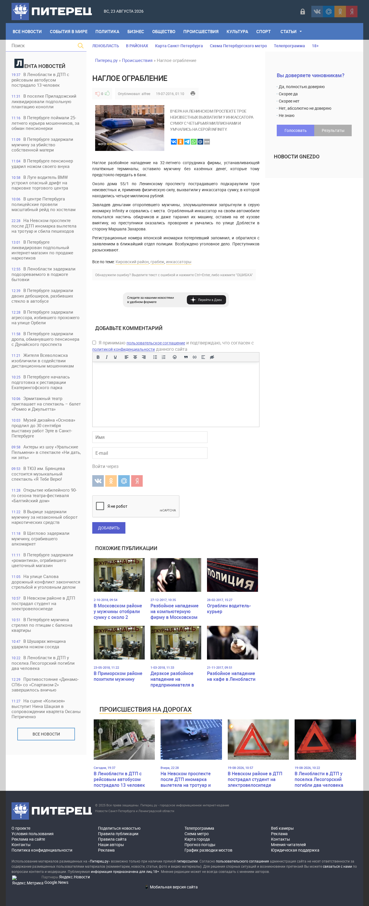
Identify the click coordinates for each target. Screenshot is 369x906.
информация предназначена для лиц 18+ (125, 871)
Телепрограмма (289, 45)
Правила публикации (118, 833)
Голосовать (296, 130)
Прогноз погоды (199, 844)
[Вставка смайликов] (175, 357)
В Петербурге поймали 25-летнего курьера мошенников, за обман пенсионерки (45, 123)
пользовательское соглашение (156, 343)
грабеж (157, 261)
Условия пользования (33, 833)
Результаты (333, 130)
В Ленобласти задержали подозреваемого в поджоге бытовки (44, 274)
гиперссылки (187, 861)
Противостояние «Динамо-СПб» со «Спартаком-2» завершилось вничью (45, 684)
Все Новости (27, 31)
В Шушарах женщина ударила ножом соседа (39, 643)
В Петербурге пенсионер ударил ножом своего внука (42, 163)
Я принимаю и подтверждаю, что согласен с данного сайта (173, 346)
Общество (163, 31)
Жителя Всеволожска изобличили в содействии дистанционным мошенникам (43, 360)
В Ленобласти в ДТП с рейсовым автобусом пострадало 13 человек (40, 79)
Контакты (21, 844)
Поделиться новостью (119, 828)
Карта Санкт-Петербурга (179, 45)
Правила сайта (112, 839)
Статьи (288, 31)
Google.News (56, 882)
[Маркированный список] (155, 357)
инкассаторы (178, 261)
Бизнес (135, 31)
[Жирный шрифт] (98, 357)
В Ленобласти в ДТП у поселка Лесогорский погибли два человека (43, 663)
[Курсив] (106, 357)
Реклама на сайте (28, 839)
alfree (146, 93)
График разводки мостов (208, 850)
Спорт (263, 31)
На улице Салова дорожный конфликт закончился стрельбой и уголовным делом (46, 581)
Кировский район (132, 261)
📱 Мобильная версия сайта (171, 887)
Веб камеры (282, 828)
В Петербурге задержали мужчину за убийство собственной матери (42, 144)
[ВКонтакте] (317, 11)
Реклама (106, 850)
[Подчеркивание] (115, 357)
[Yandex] (351, 11)
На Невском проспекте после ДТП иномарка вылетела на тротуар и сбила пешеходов (44, 225)
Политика (107, 31)
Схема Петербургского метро (238, 45)
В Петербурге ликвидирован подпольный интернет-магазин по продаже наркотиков (42, 250)
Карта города (197, 839)
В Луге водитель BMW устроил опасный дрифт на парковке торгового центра (40, 182)
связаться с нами (337, 866)
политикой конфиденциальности (123, 349)
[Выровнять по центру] (135, 357)
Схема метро (196, 833)
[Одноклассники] (340, 11)
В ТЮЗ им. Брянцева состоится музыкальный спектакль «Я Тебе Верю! (38, 473)
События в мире (68, 31)
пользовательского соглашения (242, 861)
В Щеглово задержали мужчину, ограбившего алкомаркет (40, 538)
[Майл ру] (328, 11)
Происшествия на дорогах (145, 709)
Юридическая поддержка (295, 850)
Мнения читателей (288, 844)
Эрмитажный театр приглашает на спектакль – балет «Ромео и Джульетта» (46, 403)
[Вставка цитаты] (186, 357)
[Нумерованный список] (163, 357)
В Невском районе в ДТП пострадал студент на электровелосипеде (43, 603)
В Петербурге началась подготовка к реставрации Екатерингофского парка (41, 382)
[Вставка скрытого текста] (212, 357)
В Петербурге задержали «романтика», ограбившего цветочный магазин (42, 560)
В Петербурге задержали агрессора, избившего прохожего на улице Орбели (46, 317)
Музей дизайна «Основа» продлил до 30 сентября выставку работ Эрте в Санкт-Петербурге (43, 428)
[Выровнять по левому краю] (126, 357)
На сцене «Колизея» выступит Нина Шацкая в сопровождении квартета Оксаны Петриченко (46, 708)
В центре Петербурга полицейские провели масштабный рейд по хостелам (44, 204)
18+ (315, 45)
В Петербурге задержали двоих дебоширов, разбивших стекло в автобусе (42, 295)
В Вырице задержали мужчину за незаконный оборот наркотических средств (45, 517)
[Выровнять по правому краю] (144, 357)
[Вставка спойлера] (203, 357)
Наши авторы (111, 844)
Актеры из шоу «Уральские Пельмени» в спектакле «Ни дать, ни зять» (46, 452)
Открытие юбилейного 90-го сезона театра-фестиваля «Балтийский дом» (44, 495)
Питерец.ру (106, 60)
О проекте (21, 828)
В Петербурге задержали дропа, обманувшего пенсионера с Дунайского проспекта (45, 339)
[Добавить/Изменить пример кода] (194, 357)
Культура (237, 31)
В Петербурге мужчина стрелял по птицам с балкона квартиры (42, 625)
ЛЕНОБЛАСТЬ (105, 45)
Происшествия (201, 31)
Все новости (46, 734)
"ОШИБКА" (244, 274)
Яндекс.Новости (74, 877)
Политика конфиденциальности (42, 850)
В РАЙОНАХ (137, 45)
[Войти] (302, 11)
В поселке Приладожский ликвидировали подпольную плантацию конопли (44, 101)
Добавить (109, 527)
